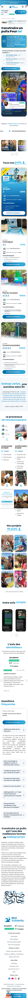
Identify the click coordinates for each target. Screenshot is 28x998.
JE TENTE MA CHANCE (7, 501)
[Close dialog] (27, 490)
